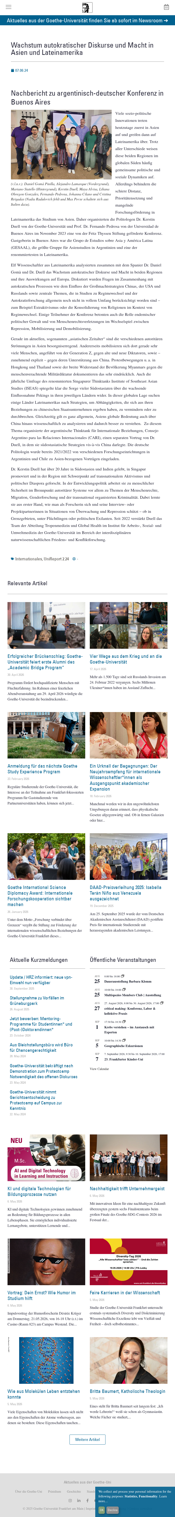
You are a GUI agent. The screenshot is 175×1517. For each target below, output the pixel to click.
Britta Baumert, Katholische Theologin (127, 1391)
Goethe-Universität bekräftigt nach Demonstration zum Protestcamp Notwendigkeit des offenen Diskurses (43, 1071)
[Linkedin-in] (79, 1500)
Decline (113, 1510)
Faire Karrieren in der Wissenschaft (125, 1293)
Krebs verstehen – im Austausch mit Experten (129, 1030)
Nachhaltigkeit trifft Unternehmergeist (127, 1188)
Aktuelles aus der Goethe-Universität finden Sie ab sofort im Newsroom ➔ (87, 20)
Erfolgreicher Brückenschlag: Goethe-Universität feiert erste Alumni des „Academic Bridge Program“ (45, 662)
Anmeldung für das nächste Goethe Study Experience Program (42, 769)
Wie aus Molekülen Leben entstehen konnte (44, 1394)
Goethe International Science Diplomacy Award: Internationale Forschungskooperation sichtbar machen (40, 896)
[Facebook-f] (87, 1500)
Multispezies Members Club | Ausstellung (132, 995)
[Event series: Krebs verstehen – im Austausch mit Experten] (124, 1022)
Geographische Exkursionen (123, 1045)
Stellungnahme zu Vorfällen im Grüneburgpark (37, 1000)
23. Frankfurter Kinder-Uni (123, 1059)
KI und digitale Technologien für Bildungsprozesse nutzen (39, 1191)
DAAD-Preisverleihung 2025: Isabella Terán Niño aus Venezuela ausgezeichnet (126, 893)
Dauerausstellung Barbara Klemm (128, 981)
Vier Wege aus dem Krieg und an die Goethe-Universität (126, 659)
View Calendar (99, 1069)
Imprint (90, 1508)
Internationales (28, 559)
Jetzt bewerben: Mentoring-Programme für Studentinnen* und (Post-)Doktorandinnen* (41, 1024)
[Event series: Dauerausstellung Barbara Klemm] (122, 976)
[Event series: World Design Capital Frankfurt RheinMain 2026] (161, 1003)
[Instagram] (70, 1500)
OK (102, 1510)
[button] (87, 1440)
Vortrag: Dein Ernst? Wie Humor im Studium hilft (42, 1295)
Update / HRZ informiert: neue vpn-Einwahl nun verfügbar (41, 980)
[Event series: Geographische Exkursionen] (124, 1040)
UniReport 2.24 (56, 559)
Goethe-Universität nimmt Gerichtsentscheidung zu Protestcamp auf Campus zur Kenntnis (36, 1100)
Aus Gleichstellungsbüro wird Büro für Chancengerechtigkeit (41, 1047)
